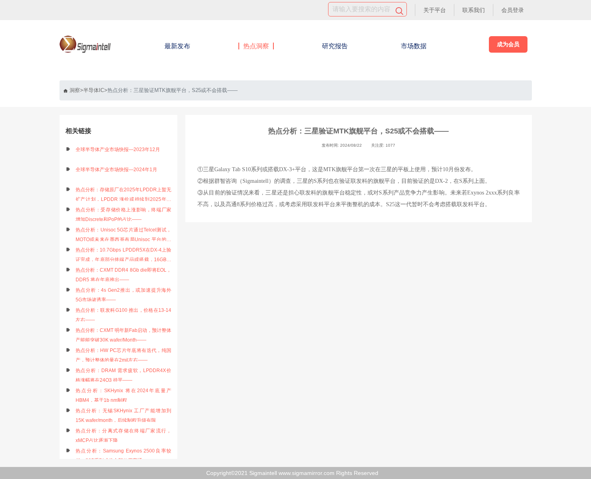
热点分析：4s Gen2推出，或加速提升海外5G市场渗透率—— (124, 295)
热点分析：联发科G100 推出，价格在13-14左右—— (124, 315)
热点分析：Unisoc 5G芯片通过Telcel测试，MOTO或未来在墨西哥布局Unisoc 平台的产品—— (124, 235)
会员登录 (512, 10)
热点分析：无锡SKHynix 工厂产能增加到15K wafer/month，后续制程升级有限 (124, 415)
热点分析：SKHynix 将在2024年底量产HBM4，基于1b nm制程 (124, 395)
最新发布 (177, 46)
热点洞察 (256, 46)
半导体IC (93, 90)
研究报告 (335, 46)
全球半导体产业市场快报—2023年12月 (118, 149)
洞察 (75, 90)
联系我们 (473, 10)
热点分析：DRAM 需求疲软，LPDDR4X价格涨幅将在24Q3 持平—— (124, 375)
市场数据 (414, 46)
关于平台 (434, 10)
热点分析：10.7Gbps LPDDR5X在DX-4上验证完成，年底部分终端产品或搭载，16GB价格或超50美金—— (124, 255)
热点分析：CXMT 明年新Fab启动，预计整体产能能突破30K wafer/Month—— (124, 335)
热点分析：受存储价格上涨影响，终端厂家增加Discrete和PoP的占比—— (124, 214)
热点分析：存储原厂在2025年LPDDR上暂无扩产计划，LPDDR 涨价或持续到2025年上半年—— (124, 195)
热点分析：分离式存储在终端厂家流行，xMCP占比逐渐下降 (124, 435)
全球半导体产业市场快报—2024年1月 (116, 169)
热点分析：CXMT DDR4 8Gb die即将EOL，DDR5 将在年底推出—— (124, 274)
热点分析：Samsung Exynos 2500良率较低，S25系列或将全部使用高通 (124, 455)
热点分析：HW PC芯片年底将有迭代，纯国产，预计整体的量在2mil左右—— (124, 355)
